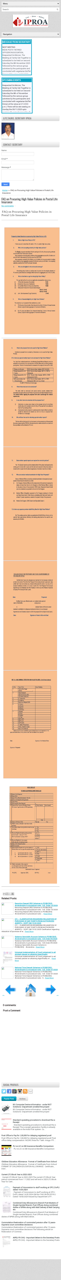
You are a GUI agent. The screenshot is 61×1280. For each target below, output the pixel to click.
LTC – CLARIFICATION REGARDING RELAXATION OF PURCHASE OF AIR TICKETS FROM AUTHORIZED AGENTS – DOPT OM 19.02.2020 (36, 921)
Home (4, 190)
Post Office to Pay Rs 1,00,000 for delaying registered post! (26, 1135)
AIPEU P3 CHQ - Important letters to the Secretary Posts (36, 1237)
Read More (48, 914)
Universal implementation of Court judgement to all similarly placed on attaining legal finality (35, 953)
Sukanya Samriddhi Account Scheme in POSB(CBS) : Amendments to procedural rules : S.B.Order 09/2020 (36, 938)
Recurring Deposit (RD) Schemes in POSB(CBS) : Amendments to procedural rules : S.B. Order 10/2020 (36, 904)
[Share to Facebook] (12, 893)
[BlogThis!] (7, 893)
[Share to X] (9, 893)
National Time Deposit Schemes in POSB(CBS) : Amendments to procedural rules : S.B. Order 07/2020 (36, 968)
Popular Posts (9, 1098)
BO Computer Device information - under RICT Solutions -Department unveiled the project (32, 1105)
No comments (7, 206)
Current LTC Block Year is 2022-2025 (16, 1174)
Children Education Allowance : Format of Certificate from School (29, 1161)
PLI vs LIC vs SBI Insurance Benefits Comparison (33, 1146)
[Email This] (4, 893)
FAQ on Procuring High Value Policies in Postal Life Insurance (29, 200)
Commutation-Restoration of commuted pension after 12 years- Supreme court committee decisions (28, 1223)
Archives (23, 1098)
